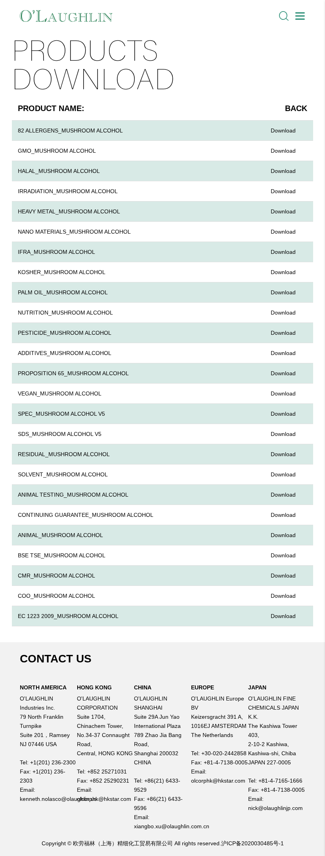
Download (283, 130)
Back (296, 108)
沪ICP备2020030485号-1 (252, 843)
